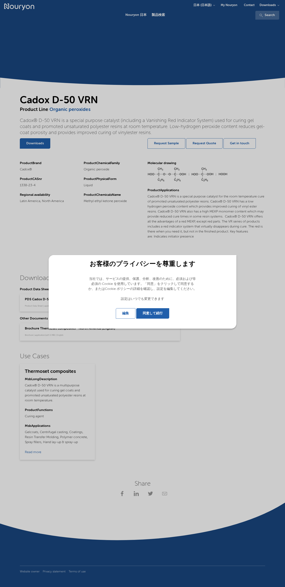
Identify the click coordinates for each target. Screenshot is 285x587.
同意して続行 (153, 313)
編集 (125, 313)
